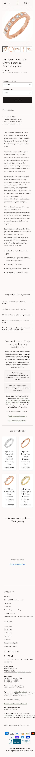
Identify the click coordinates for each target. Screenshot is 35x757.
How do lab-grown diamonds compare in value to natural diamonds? (17, 328)
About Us (7, 596)
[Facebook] (4, 656)
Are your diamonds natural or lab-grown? (17, 302)
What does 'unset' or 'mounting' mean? (17, 315)
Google (21, 559)
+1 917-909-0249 (9, 672)
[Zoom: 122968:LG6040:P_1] (17, 26)
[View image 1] (5, 49)
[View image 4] (23, 49)
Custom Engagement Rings (12, 610)
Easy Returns (8, 629)
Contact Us (7, 636)
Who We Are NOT (9, 613)
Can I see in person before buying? (17, 309)
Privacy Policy (8, 626)
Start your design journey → (17, 421)
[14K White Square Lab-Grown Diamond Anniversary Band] (9, 443)
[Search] (9, 3)
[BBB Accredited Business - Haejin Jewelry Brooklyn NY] (20, 743)
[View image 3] (17, 49)
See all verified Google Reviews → (17, 411)
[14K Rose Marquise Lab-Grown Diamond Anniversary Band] (9, 480)
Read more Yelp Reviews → (17, 416)
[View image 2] (11, 49)
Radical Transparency (11, 646)
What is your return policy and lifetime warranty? (17, 321)
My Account (8, 633)
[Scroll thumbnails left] (4, 50)
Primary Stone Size (9, 81)
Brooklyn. (17, 699)
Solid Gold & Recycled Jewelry (14, 600)
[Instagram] (9, 656)
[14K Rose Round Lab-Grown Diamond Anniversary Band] (25, 443)
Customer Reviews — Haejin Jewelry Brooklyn (18, 617)
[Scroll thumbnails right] (31, 50)
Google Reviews (9, 715)
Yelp (16, 715)
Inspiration (7, 603)
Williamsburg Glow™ (20, 692)
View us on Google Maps (17, 564)
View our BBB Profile (10, 709)
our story (19, 403)
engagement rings (21, 398)
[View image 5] (29, 49)
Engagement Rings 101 (11, 643)
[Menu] (5, 3)
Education (7, 639)
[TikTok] (12, 656)
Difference (7, 606)
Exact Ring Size (8, 89)
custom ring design (11, 400)
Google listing (19, 686)
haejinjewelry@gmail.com (23, 672)
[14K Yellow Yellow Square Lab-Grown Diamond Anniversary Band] (25, 480)
